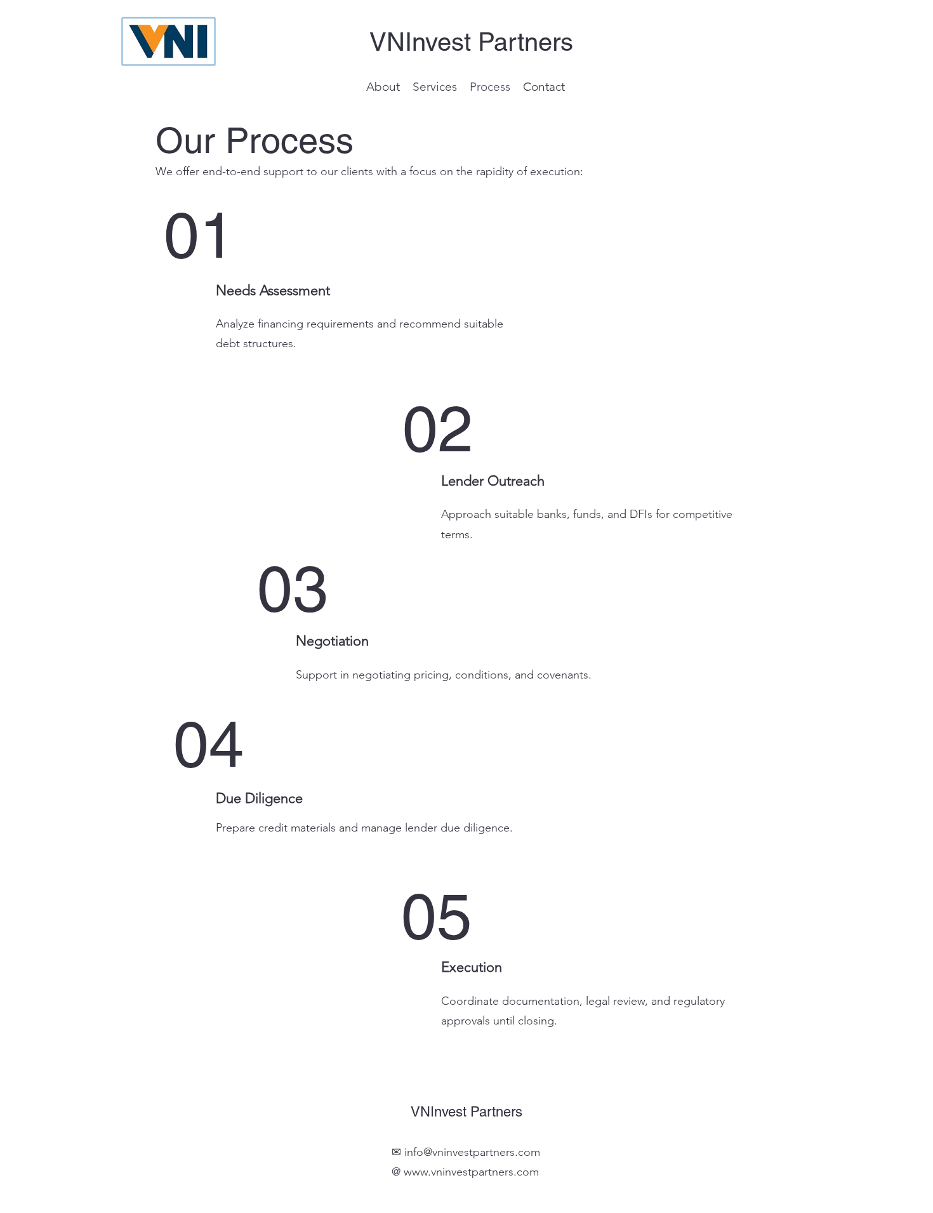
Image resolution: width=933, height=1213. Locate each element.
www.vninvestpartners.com (471, 1172)
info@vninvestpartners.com (472, 1152)
